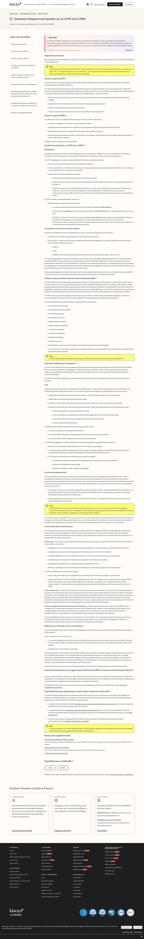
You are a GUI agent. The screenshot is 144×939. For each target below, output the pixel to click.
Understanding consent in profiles (56, 748)
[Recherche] (91, 4)
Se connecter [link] (102, 830)
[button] (50, 767)
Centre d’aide (14, 13)
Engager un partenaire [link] (63, 830)
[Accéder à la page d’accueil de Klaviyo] (15, 4)
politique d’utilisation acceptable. (77, 721)
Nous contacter (115, 4)
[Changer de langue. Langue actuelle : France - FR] (87, 4)
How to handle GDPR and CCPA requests (59, 740)
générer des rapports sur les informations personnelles (94, 704)
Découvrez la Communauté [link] (22, 830)
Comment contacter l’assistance (121, 774)
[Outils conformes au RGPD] (130, 912)
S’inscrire (128, 4)
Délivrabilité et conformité (28, 13)
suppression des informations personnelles (81, 710)
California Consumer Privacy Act (56, 753)
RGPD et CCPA (43, 13)
